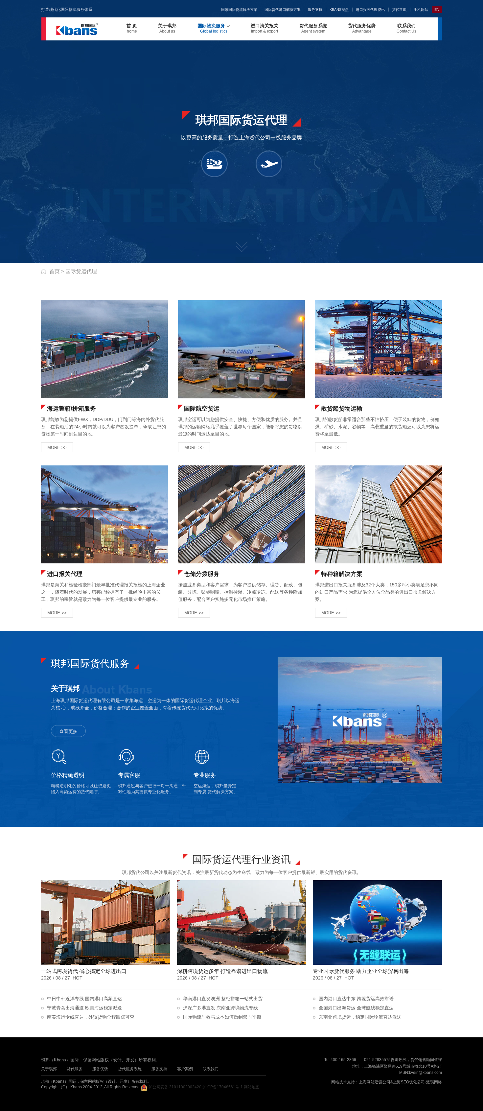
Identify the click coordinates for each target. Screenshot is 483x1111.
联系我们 (406, 28)
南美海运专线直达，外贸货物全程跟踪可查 (90, 1017)
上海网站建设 (370, 1082)
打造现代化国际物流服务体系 (66, 9)
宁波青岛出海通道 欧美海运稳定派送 (84, 1007)
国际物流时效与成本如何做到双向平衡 (221, 1017)
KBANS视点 (339, 10)
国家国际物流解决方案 (239, 10)
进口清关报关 (264, 28)
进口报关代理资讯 (370, 10)
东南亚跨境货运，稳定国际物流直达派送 (359, 1017)
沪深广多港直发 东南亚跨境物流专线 (220, 1007)
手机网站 (421, 10)
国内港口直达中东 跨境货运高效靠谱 (355, 998)
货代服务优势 (362, 28)
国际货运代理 (81, 271)
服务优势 (100, 1069)
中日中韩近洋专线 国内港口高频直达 (84, 998)
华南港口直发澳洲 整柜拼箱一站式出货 (222, 998)
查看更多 (68, 731)
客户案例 (185, 1069)
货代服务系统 (313, 28)
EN (436, 10)
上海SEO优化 (405, 1082)
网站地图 (252, 1087)
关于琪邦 (167, 28)
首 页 (131, 28)
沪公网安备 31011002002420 (175, 1087)
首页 (54, 271)
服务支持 (315, 10)
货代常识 (399, 10)
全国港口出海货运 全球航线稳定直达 (355, 1007)
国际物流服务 (212, 28)
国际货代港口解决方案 (282, 10)
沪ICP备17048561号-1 (222, 1087)
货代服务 (74, 1069)
